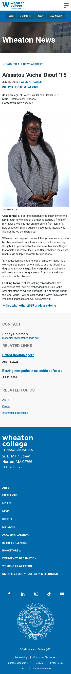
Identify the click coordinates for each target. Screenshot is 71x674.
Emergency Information (19, 558)
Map (5, 503)
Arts (5, 487)
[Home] (17, 5)
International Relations (20, 87)
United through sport (18, 355)
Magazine (9, 527)
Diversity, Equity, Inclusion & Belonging (30, 574)
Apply (40, 16)
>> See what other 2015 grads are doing (29, 305)
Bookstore (10, 550)
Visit (11, 16)
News (6, 511)
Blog (5, 519)
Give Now (55, 16)
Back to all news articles (24, 64)
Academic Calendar (16, 534)
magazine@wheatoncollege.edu (20, 338)
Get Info (24, 16)
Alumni (26, 81)
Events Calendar (14, 542)
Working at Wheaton (17, 566)
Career (38, 81)
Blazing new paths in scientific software (32, 371)
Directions (10, 495)
